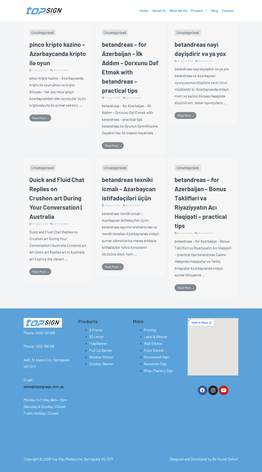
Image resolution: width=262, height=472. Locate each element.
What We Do (178, 10)
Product (197, 10)
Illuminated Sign (156, 357)
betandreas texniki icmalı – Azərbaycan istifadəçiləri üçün (129, 189)
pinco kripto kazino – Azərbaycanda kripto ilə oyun (57, 53)
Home (144, 10)
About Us (159, 10)
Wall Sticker (153, 343)
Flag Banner (98, 343)
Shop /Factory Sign (158, 370)
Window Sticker (101, 357)
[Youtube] (223, 390)
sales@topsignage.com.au (44, 386)
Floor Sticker (154, 350)
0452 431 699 (45, 333)
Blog (214, 10)
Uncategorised (42, 32)
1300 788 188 (44, 346)
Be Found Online (224, 459)
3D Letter (96, 336)
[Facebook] (202, 390)
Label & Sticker (155, 336)
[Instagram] (213, 390)
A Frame (95, 330)
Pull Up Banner (100, 350)
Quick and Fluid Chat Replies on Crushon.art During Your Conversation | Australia (56, 198)
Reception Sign (155, 364)
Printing (150, 330)
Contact (228, 10)
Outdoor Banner (101, 364)
